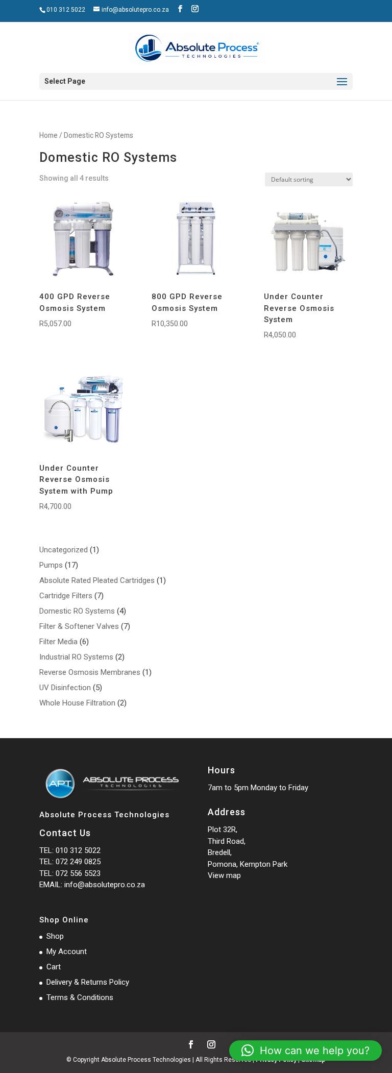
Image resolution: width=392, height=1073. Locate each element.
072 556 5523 (78, 873)
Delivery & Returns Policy (87, 982)
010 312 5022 (65, 9)
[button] (305, 1050)
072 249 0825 (78, 861)
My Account (66, 951)
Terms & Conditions (79, 997)
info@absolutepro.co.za (104, 884)
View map (224, 875)
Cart (53, 966)
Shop (55, 936)
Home (48, 135)
